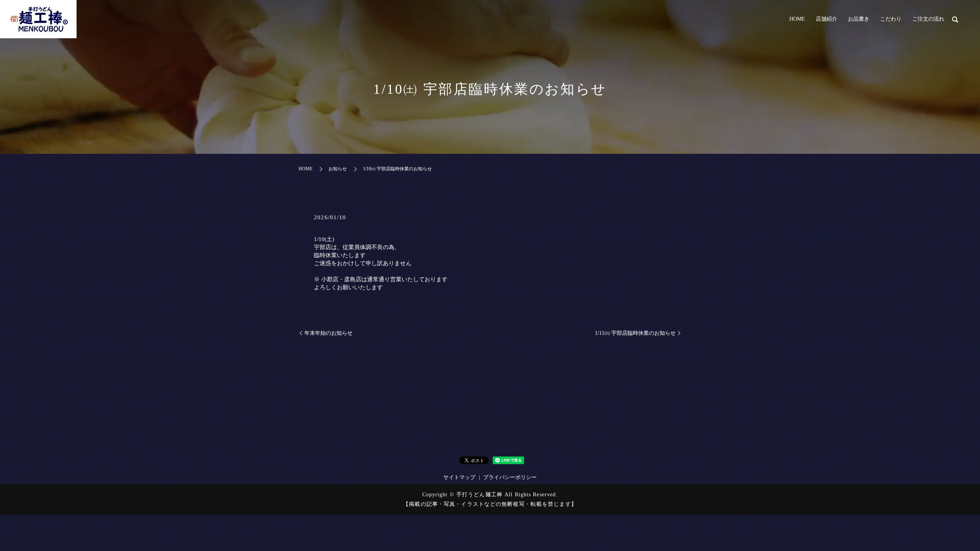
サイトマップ (459, 477)
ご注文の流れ (928, 19)
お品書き (858, 19)
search (955, 19)
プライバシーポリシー (510, 477)
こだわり (891, 19)
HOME (797, 19)
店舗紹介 (826, 19)
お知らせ (337, 168)
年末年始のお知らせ (328, 333)
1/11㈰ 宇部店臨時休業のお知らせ (635, 333)
